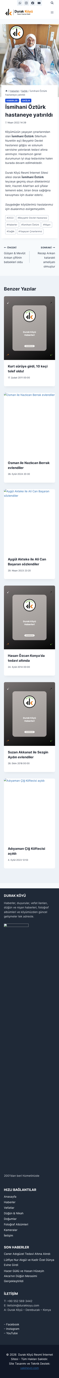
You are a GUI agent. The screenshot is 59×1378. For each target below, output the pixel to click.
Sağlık (26, 100)
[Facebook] (33, 3)
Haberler (12, 100)
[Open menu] (52, 12)
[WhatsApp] (20, 3)
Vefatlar (9, 1207)
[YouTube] (39, 3)
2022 (10, 217)
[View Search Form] (52, 3)
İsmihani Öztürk (30, 224)
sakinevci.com (29, 1368)
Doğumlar (10, 1218)
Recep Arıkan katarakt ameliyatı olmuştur (46, 257)
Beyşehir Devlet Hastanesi (32, 217)
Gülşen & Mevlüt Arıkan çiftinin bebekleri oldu (14, 255)
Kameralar (10, 1230)
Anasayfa (10, 1196)
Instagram (12, 1328)
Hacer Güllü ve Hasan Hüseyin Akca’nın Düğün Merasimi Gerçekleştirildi (24, 1276)
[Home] (6, 91)
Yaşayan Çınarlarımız (30, 231)
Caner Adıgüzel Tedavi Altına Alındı (27, 1253)
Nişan (46, 224)
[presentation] (29, 328)
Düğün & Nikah (13, 1213)
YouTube (12, 1333)
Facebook (12, 1324)
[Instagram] (26, 3)
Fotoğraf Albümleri (16, 1224)
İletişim (8, 1235)
